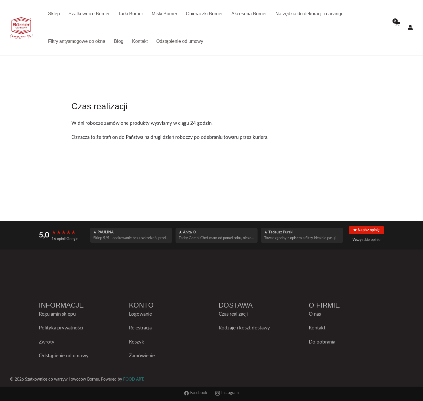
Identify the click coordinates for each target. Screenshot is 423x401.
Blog (118, 41)
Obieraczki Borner (204, 13)
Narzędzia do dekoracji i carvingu (309, 13)
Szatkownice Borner (89, 13)
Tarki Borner (130, 13)
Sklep (54, 13)
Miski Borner (164, 13)
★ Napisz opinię (366, 230)
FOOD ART (133, 379)
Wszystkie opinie (366, 239)
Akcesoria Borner (249, 13)
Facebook (198, 393)
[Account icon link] (410, 27)
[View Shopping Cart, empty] (397, 27)
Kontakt (140, 41)
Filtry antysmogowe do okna (76, 41)
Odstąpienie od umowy (179, 41)
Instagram (230, 393)
